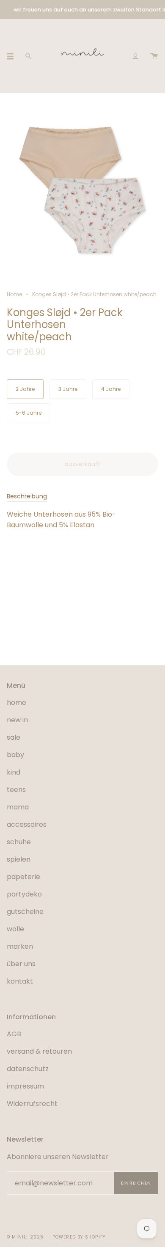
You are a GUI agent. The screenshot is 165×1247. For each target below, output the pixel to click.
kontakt (20, 981)
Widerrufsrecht (32, 1103)
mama (18, 807)
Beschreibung (27, 496)
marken (20, 946)
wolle (15, 929)
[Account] (135, 56)
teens (16, 790)
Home (14, 294)
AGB (14, 1034)
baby (15, 755)
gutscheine (25, 911)
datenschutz (28, 1069)
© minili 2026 (25, 1237)
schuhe (19, 842)
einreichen (136, 1183)
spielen (18, 859)
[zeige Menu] (13, 56)
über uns (21, 964)
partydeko (24, 894)
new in (17, 720)
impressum (25, 1086)
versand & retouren (39, 1051)
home (16, 702)
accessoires (27, 824)
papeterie (23, 877)
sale (13, 737)
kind (13, 772)
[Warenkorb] (154, 56)
